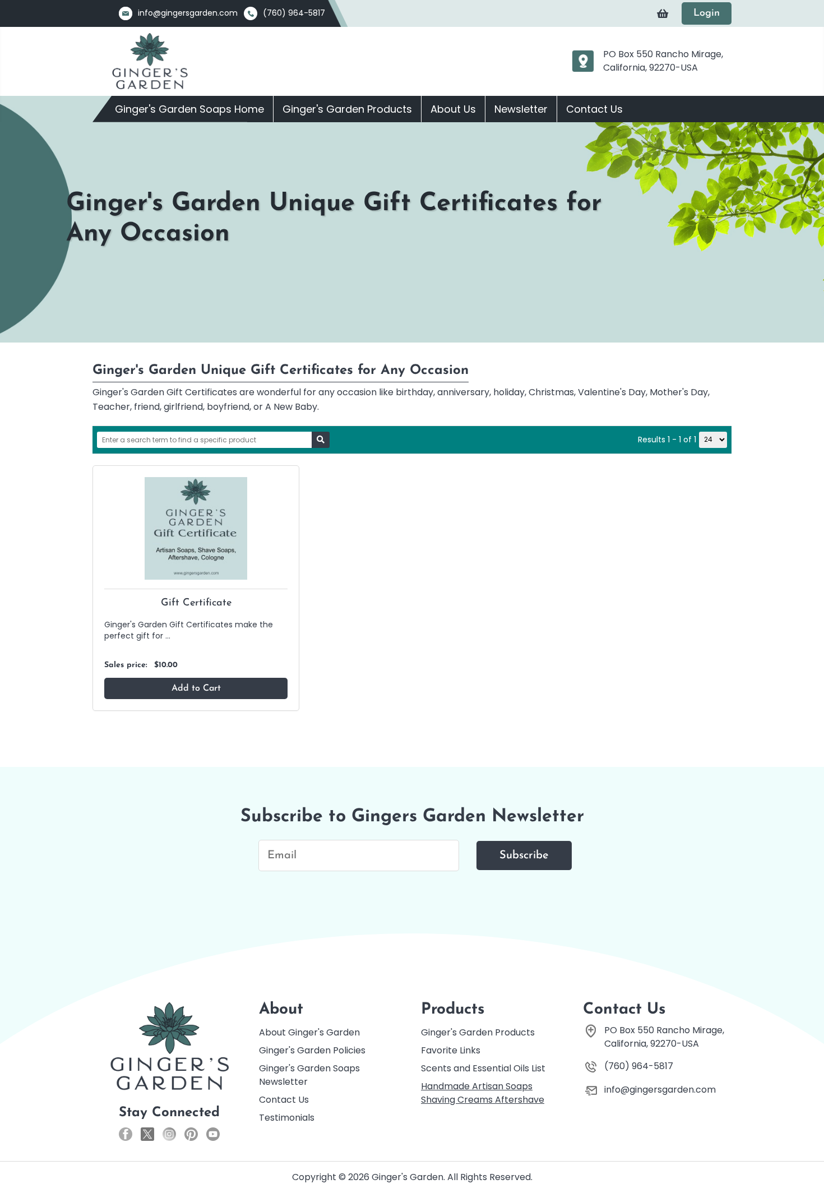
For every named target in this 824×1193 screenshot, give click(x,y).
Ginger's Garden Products (347, 109)
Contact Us (594, 109)
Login (706, 13)
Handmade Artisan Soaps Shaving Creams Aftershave (482, 1093)
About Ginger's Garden (309, 1032)
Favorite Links (450, 1050)
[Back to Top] (804, 1159)
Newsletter (521, 109)
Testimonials (286, 1117)
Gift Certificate (196, 603)
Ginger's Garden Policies (312, 1050)
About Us (453, 109)
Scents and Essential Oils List (483, 1068)
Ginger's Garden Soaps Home (189, 109)
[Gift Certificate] (196, 527)
